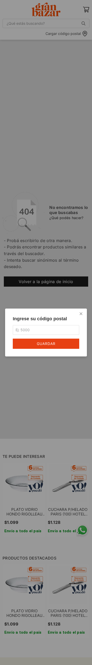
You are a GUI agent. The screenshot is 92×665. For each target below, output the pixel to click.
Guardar (46, 343)
